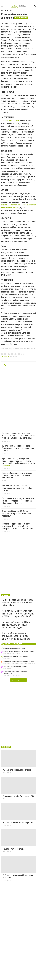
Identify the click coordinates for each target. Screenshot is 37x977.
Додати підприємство (18, 680)
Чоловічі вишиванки (10, 120)
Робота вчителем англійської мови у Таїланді (18, 876)
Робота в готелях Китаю (13, 849)
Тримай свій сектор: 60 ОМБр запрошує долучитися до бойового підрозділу (17, 513)
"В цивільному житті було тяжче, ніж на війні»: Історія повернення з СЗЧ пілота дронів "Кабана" (18, 500)
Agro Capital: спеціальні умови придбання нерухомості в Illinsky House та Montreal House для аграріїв (18, 461)
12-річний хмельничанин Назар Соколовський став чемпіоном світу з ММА (18, 448)
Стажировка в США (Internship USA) (18, 796)
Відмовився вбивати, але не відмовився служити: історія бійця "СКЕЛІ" (17, 488)
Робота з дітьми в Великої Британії (18, 822)
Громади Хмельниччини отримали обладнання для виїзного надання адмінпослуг (17, 475)
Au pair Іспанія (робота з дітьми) (17, 770)
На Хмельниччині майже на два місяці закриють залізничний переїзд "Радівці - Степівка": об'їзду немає (18, 435)
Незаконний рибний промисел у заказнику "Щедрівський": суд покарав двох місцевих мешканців (17, 526)
